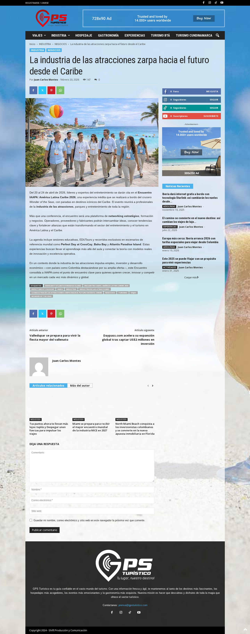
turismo (122, 292)
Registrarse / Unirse (37, 2)
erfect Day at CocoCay (42, 289)
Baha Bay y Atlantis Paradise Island (63, 285)
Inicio (32, 44)
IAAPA (60, 289)
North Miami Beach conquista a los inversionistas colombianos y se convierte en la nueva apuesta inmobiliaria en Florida (134, 428)
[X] (42, 90)
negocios (110, 292)
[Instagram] (209, 3)
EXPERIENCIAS (135, 35)
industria (71, 289)
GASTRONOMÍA (108, 35)
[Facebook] (203, 3)
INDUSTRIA (58, 35)
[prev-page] (148, 386)
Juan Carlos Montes (46, 79)
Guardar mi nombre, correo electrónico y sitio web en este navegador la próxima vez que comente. (89, 520)
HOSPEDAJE (83, 35)
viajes (133, 292)
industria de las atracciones (94, 289)
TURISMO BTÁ (160, 35)
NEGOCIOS (61, 44)
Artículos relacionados (48, 385)
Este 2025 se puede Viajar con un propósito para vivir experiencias (189, 260)
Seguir (214, 99)
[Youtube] (222, 3)
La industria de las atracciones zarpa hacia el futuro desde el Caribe (66, 292)
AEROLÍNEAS (169, 206)
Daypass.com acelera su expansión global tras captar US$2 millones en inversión (128, 339)
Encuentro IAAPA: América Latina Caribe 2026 (106, 285)
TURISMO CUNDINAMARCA (194, 35)
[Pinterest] (51, 90)
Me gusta (212, 91)
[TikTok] (215, 3)
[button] (217, 35)
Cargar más (190, 277)
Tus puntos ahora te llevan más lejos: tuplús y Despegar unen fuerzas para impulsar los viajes (48, 428)
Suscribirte (211, 116)
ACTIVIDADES (169, 267)
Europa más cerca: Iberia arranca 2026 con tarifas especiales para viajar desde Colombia (190, 240)
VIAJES (37, 35)
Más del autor (80, 385)
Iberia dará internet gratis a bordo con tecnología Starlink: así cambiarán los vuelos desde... (190, 197)
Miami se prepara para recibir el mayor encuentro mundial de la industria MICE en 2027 (91, 427)
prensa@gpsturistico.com (133, 605)
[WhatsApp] (60, 90)
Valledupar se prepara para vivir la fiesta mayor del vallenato (54, 337)
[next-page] (152, 386)
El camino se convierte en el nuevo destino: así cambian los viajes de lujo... (191, 220)
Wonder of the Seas (41, 296)
